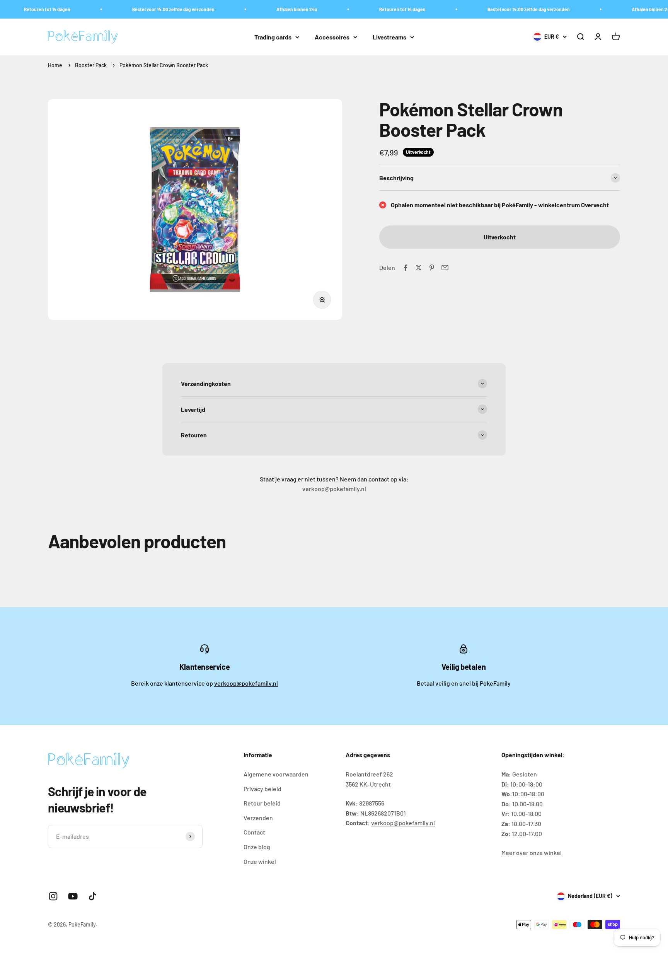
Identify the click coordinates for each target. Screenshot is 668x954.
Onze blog (257, 846)
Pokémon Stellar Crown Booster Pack (163, 65)
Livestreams (389, 37)
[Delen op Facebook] (405, 267)
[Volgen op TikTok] (92, 896)
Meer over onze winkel (531, 852)
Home (55, 65)
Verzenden (258, 817)
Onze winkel (260, 861)
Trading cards (272, 37)
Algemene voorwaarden (276, 774)
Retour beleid (262, 803)
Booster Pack (91, 65)
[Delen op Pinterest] (431, 267)
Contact (254, 832)
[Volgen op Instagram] (53, 896)
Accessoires (332, 37)
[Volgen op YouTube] (73, 896)
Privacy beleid (262, 788)
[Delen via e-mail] (445, 267)
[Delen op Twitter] (418, 267)
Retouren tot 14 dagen (34, 9)
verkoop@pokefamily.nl (246, 683)
